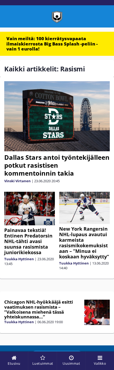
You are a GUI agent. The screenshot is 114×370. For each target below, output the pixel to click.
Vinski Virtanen (17, 181)
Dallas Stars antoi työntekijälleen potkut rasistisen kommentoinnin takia (56, 165)
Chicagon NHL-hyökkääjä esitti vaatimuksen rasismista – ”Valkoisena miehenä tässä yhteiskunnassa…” (38, 309)
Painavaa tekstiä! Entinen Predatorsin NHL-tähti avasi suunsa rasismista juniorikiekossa (28, 241)
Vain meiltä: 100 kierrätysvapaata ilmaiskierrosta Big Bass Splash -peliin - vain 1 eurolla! (52, 43)
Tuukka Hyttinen (19, 259)
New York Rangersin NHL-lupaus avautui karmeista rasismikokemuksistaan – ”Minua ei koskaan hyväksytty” (84, 243)
